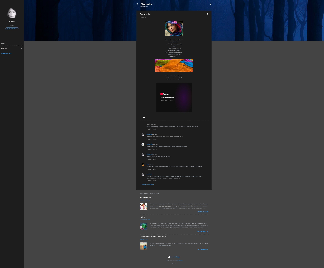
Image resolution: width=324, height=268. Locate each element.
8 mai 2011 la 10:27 (152, 129)
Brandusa (149, 134)
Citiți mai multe (202, 212)
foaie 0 (142, 217)
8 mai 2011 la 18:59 (152, 169)
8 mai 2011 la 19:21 (152, 180)
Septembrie (150, 144)
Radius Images (180, 260)
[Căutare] (211, 4)
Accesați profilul (12, 28)
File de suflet (146, 4)
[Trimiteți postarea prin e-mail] (144, 118)
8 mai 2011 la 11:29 (152, 149)
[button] (207, 14)
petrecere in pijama (146, 197)
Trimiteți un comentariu (147, 184)
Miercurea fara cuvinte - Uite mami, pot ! (154, 237)
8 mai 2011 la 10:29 (152, 139)
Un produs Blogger (175, 257)
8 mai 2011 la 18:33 (152, 159)
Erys (148, 164)
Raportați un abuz (6, 53)
